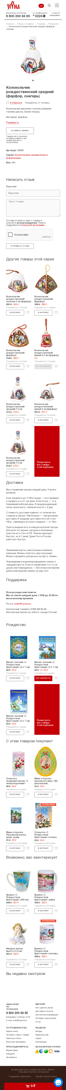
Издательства (42, 1035)
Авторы (38, 1031)
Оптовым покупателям (45, 1018)
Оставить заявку (20, 130)
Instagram (10, 1054)
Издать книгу (12, 1031)
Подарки (41, 24)
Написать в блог (13, 1038)
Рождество (53, 24)
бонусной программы (33, 225)
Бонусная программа (15, 1042)
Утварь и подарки (25, 24)
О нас (38, 1022)
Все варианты (43, 678)
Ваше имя (11, 187)
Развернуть (12, 123)
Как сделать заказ (44, 1008)
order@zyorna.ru (22, 604)
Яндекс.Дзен (12, 1050)
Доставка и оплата (44, 1011)
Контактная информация (46, 1015)
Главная (10, 24)
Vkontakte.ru (11, 1057)
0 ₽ (41, 6)
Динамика (26, 1077)
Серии (38, 1038)
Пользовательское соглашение (34, 1072)
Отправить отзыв (19, 246)
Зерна (13, 5)
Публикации (41, 1042)
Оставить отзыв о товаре (17, 1035)
